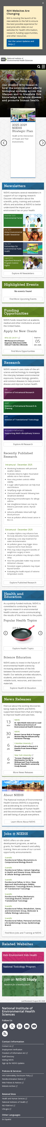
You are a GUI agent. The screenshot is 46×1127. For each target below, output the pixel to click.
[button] (39, 66)
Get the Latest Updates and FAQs (21, 42)
